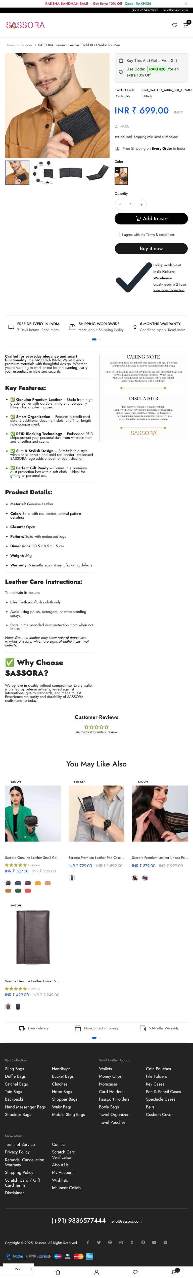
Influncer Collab (66, 1188)
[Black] (121, 176)
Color (119, 161)
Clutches (59, 1084)
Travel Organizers (114, 1115)
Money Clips (110, 1076)
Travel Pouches (112, 1122)
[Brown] (28, 883)
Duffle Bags (15, 1076)
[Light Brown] (145, 878)
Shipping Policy (19, 1173)
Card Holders (111, 1092)
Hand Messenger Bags (25, 1107)
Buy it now (151, 248)
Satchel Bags (16, 1084)
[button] (94, 339)
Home (11, 45)
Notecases (108, 1084)
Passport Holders (114, 1099)
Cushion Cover (159, 1115)
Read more (50, 330)
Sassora (27, 45)
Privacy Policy (17, 1152)
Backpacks (14, 1099)
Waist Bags (62, 1107)
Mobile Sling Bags (68, 1115)
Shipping (140, 136)
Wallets (105, 1069)
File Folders (156, 1076)
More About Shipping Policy (100, 330)
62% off (16, 782)
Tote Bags (13, 1092)
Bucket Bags (63, 1076)
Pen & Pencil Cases (163, 1092)
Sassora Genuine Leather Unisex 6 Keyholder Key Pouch (46, 981)
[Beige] (47, 883)
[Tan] (8, 890)
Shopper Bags (64, 1099)
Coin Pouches (158, 1069)
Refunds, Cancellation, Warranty (25, 1162)
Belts (150, 1107)
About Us (60, 1165)
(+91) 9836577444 (79, 1220)
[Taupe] (38, 890)
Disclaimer (14, 1193)
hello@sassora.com (175, 10)
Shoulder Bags (18, 1115)
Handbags (61, 1069)
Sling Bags (14, 1069)
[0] (185, 25)
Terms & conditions (160, 234)
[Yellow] (38, 883)
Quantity (121, 193)
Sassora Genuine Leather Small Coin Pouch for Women (46, 857)
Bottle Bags (109, 1107)
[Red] (28, 890)
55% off (79, 782)
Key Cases (155, 1084)
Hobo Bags (62, 1092)
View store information (168, 290)
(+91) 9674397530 (144, 10)
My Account (62, 1173)
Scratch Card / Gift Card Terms (22, 1182)
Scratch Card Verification (63, 1154)
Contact (59, 1145)
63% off (142, 782)
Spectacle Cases (160, 1099)
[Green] (18, 890)
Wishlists (60, 1180)
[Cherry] (81, 878)
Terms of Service (20, 1145)
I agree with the (148, 234)
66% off (16, 905)
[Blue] (18, 883)
